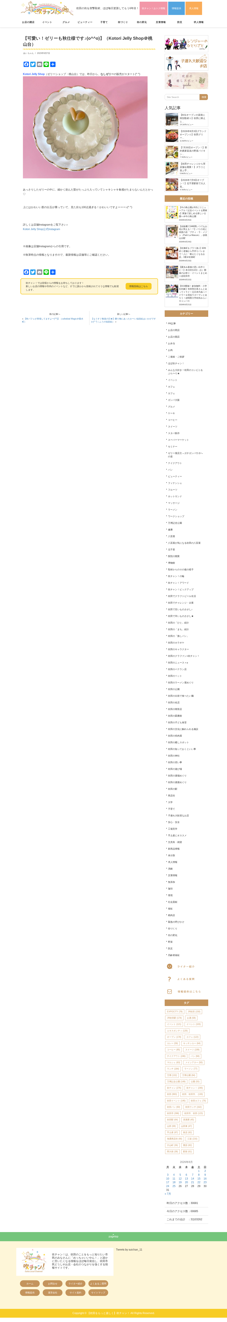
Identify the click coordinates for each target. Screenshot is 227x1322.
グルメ (66, 22)
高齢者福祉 (174, 955)
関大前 (172, 1151)
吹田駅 (172, 1119)
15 (198, 1178)
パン (170, 469)
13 (186, 1178)
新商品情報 (174, 848)
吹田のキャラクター (178, 649)
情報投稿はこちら (138, 286)
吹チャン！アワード (178, 582)
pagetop (113, 1236)
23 (205, 1182)
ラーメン (172, 509)
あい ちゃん (28, 53)
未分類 (171, 855)
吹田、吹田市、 (192, 1094)
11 (173, 1178)
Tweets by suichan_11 (129, 1249)
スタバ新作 (174, 433)
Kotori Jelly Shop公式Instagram (41, 229)
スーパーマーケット (178, 440)
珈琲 (170, 888)
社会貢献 (172, 902)
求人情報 (193, 8)
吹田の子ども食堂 (177, 722)
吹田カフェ (198, 1100)
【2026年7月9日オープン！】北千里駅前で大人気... (192, 183)
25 (173, 1186)
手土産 (172, 1132)
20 (186, 1182)
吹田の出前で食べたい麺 (181, 695)
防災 (179, 22)
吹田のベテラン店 (177, 669)
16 (205, 1178)
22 (198, 1182)
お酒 (191, 1018)
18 (173, 1182)
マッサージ (174, 503)
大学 (170, 802)
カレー (172, 1043)
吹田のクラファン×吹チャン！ (184, 656)
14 (192, 1178)
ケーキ (171, 413)
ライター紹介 (75, 1283)
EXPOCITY (174, 1011)
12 (180, 1178)
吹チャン (174, 1088)
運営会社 (52, 1292)
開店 (187, 1145)
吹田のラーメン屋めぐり (181, 682)
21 (192, 1182)
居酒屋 (188, 1119)
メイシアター (194, 1062)
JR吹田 (194, 1011)
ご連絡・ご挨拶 (176, 356)
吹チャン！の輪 (176, 576)
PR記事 (172, 323)
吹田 (172, 1094)
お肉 (170, 350)
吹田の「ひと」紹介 (178, 622)
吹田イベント (176, 1100)
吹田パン (173, 1107)
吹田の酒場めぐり (177, 775)
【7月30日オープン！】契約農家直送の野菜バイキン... (193, 150)
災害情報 (161, 22)
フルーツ (172, 489)
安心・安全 (174, 822)
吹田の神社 (174, 755)
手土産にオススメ (177, 835)
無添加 (171, 882)
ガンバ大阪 (174, 400)
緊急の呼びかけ (176, 922)
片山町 (172, 1145)
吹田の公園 (174, 689)
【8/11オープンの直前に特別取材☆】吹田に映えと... (192, 118)
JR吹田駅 (174, 1018)
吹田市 (173, 1113)
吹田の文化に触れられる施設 (183, 729)
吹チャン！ (194, 1088)
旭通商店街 (174, 1138)
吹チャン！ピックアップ (181, 589)
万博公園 (188, 1075)
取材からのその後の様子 (181, 569)
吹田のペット (175, 676)
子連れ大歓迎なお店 (178, 815)
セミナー (172, 446)
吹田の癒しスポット (178, 742)
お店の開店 (28, 22)
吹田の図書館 (175, 715)
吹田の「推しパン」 (178, 636)
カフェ (171, 386)
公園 (195, 1081)
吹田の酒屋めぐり (177, 782)
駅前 (187, 1151)
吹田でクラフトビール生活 (182, 596)
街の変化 (142, 22)
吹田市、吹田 (193, 1113)
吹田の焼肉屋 (175, 735)
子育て (104, 22)
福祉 (170, 908)
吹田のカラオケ (176, 642)
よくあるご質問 (98, 1283)
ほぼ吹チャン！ (176, 363)
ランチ (173, 1069)
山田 (171, 1126)
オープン (174, 1037)
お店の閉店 (174, 330)
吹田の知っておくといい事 (182, 749)
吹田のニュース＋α (178, 662)
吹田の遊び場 (175, 769)
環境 (170, 895)
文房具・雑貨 (175, 842)
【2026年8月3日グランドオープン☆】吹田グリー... (193, 134)
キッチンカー (191, 1043)
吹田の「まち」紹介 (178, 629)
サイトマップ (98, 1292)
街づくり (123, 22)
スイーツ (172, 426)
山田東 (186, 1126)
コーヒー (172, 420)
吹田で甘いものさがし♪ (180, 609)
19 (180, 1182)
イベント (47, 22)
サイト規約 (75, 1292)
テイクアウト (175, 463)
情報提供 (176, 8)
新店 (187, 1132)
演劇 (170, 868)
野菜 (170, 942)
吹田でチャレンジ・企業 (181, 602)
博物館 (171, 563)
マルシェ (173, 1062)
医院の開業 (174, 556)
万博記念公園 (175, 523)
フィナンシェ (175, 483)
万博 (172, 1075)
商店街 (171, 795)
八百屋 (171, 536)
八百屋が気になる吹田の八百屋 (184, 543)
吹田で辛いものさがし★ (181, 616)
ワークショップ (176, 516)
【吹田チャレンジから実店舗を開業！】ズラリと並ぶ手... (192, 167)
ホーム (29, 1283)
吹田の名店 (174, 702)
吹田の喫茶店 (175, 709)
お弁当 (171, 343)
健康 (170, 529)
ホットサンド (175, 496)
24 (167, 1186)
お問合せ (52, 1283)
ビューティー (85, 22)
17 (167, 1182)
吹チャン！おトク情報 (153, 8)
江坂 (192, 1138)
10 (167, 1178)
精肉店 (171, 915)
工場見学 (172, 828)
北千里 (171, 549)
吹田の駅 (172, 789)
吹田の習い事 (175, 762)
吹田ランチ (193, 1107)
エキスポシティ (177, 1030)
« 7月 (168, 1193)
